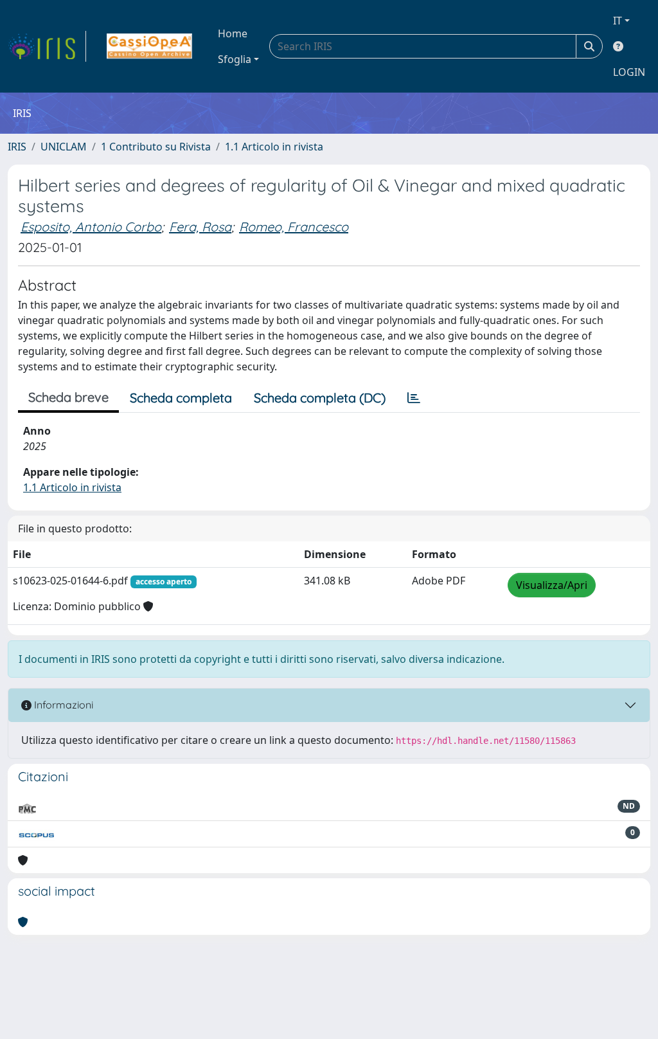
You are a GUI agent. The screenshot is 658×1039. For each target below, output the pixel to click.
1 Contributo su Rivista (156, 147)
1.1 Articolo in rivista (274, 147)
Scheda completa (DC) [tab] (320, 398)
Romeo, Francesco (293, 227)
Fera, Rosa (200, 227)
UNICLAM (63, 147)
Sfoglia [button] (234, 59)
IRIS (17, 147)
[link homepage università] (149, 46)
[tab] (413, 397)
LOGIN (629, 72)
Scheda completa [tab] (181, 398)
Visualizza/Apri (551, 585)
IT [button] (617, 21)
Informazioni (62, 704)
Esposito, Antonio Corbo (91, 227)
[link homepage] (47, 46)
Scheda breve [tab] (68, 397)
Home (232, 33)
